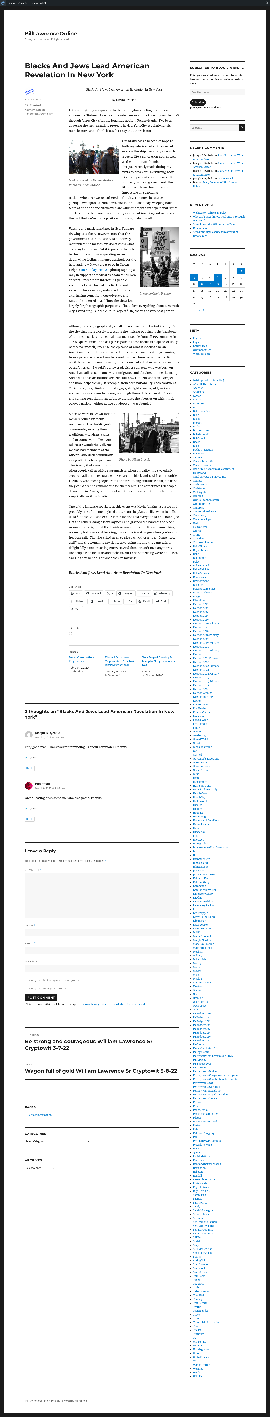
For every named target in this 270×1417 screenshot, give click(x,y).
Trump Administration (206, 1322)
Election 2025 (201, 685)
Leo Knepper (200, 913)
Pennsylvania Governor (206, 1086)
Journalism (46, 113)
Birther (197, 426)
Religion (198, 1171)
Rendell (197, 1175)
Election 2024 (201, 677)
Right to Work (201, 1187)
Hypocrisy (199, 832)
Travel (196, 1314)
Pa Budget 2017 (202, 1040)
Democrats (199, 577)
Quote (196, 1152)
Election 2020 (201, 646)
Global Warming (202, 747)
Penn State (199, 1067)
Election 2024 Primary (206, 681)
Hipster (197, 805)
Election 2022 (201, 662)
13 (217, 284)
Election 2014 (201, 612)
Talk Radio (199, 1276)
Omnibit (198, 998)
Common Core (201, 503)
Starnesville (200, 1268)
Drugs (196, 596)
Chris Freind (200, 484)
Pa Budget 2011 (201, 1017)
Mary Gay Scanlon (203, 944)
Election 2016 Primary (206, 623)
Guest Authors (201, 766)
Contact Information (40, 1115)
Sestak (197, 1241)
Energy (197, 700)
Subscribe (198, 102)
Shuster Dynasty (202, 1252)
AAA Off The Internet (205, 384)
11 (202, 284)
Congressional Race (204, 511)
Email (30, 943)
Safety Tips (199, 1195)
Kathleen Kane (201, 878)
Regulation (199, 1168)
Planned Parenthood (205, 1121)
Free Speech (200, 724)
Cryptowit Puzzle (203, 542)
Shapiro (197, 1245)
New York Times (202, 982)
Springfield (199, 1260)
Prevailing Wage (202, 1144)
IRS (195, 855)
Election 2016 (201, 619)
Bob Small (199, 438)
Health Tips (200, 797)
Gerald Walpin (201, 739)
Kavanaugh (199, 886)
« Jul (201, 310)
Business (198, 453)
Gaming (197, 731)
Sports (197, 1256)
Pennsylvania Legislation (207, 1090)
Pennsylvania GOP (203, 1083)
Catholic (198, 457)
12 (209, 284)
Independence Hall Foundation (211, 847)
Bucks (196, 446)
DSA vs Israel (225, 178)
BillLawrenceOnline (51, 33)
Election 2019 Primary (206, 642)
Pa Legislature (201, 1052)
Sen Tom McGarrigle (205, 1222)
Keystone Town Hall (205, 890)
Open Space (199, 1005)
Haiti (196, 778)
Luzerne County (202, 928)
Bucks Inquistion (203, 449)
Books (196, 442)
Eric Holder (199, 708)
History (197, 808)
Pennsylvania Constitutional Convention (216, 1079)
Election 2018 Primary (206, 635)
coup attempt (200, 527)
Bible (196, 415)
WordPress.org (201, 353)
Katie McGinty (201, 882)
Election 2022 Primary (206, 666)
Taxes (196, 1279)
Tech (196, 1287)
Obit (195, 994)
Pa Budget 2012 (202, 1021)
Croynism (198, 538)
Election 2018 (201, 631)
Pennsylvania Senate (205, 1098)
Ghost (196, 743)
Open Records (201, 1002)
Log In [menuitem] (11, 2)
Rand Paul (199, 1160)
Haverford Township (205, 789)
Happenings (200, 781)
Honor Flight (200, 816)
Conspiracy (199, 515)
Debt (196, 554)
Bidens (197, 418)
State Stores (200, 1272)
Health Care (200, 793)
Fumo (196, 727)
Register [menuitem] (22, 2)
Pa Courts (198, 1044)
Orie (195, 1009)
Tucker (197, 1330)
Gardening (199, 735)
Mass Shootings (202, 947)
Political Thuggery (203, 1133)
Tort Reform (200, 1303)
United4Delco (201, 1357)
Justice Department (204, 874)
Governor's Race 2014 (206, 758)
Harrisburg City (202, 785)
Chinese (197, 480)
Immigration (200, 843)
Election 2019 (201, 639)
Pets (195, 1106)
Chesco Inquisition (204, 461)
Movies (197, 971)
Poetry (197, 1125)
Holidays (198, 812)
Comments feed (202, 350)
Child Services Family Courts (209, 476)
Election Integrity (203, 696)
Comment (33, 869)
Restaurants (200, 1183)
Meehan (198, 951)
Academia (198, 391)
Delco (196, 561)
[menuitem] (3, 3)
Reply (29, 768)
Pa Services (199, 1059)
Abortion (198, 388)
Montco (197, 967)
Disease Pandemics (204, 588)
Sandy (196, 1206)
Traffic (197, 1307)
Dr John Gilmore (202, 592)
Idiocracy (198, 839)
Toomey (198, 1299)
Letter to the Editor (204, 917)
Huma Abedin (201, 824)
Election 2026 (201, 689)
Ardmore (198, 403)
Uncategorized (201, 1349)
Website (31, 961)
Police (196, 1129)
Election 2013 (200, 608)
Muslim (197, 978)
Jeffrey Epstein (201, 859)
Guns (196, 774)
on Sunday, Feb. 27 (94, 270)
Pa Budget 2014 (202, 1029)
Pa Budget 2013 (201, 1025)
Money (197, 963)
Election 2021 (201, 654)
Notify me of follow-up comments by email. (55, 980)
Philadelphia (200, 1110)
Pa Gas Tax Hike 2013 (205, 1048)
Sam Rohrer (200, 1202)
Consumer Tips (202, 519)
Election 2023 (201, 669)
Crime (196, 534)
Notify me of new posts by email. (48, 988)
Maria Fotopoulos (203, 936)
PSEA (196, 1148)
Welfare (197, 1372)
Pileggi (197, 1117)
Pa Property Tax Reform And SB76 (213, 1056)
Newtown (198, 986)
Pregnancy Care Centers (207, 1140)
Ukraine (197, 1345)
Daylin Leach (200, 550)
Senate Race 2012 (203, 1233)
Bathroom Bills (202, 411)
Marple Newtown (203, 940)
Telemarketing (201, 1291)
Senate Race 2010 (203, 1229)
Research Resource (204, 1179)
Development (201, 581)
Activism (30, 109)
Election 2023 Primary (206, 673)
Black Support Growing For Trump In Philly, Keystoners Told (158, 661)
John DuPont (200, 866)
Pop (195, 1137)
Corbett (197, 523)
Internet (198, 851)
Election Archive (202, 693)
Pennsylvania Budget (205, 1071)
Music (196, 974)
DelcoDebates (201, 573)
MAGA (197, 932)
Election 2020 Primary (206, 650)
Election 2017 (201, 627)
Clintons (198, 496)
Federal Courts (201, 712)
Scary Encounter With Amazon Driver (215, 224)
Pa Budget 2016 (202, 1036)
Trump (197, 1318)
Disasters (198, 585)
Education (199, 600)
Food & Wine (200, 720)
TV (194, 1337)
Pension (198, 1102)
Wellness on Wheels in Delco (210, 212)
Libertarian (199, 920)
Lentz (196, 909)
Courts (197, 530)
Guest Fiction (201, 770)
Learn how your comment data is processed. (114, 1004)
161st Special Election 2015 (208, 380)
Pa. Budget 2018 (202, 1063)
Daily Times (200, 546)
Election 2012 (201, 604)
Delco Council (201, 565)
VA (194, 1361)
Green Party (200, 762)
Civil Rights (199, 492)
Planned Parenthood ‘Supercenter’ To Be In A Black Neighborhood (119, 661)
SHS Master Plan (203, 1249)
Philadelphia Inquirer (205, 1113)
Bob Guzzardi (201, 434)
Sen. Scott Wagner (203, 1225)
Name (30, 925)
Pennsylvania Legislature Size (210, 1094)
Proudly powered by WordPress (69, 1400)
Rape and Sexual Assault (207, 1164)
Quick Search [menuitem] (39, 2)
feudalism (199, 716)
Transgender (200, 1310)
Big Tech (198, 422)
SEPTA (197, 1237)
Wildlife (197, 1376)
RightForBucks (202, 1191)
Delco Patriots (201, 569)
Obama (197, 990)
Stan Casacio (200, 1264)
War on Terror (201, 1364)
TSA (195, 1326)
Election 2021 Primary (206, 658)
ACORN (197, 395)
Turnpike (198, 1334)
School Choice (201, 1214)
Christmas (199, 488)
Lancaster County (203, 893)
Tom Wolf (199, 1295)
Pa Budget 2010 (202, 1013)
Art (195, 407)
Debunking (199, 557)
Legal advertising (203, 901)
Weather (198, 1368)
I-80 (195, 835)
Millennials (199, 959)
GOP (195, 751)
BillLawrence (33, 99)
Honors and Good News (207, 820)
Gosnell (197, 754)
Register (198, 338)
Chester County (202, 465)
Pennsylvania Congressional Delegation (216, 1075)
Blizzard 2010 (201, 430)
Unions (197, 1353)
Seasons (198, 1218)
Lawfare (197, 897)
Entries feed (200, 346)
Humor (197, 828)
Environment (201, 704)
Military (197, 955)
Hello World (200, 801)
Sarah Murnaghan (203, 1210)
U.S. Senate (199, 1341)
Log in (196, 342)
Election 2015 (201, 615)
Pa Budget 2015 (202, 1032)
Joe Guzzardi (200, 863)
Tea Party (198, 1283)
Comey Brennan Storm (206, 500)
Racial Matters (201, 1156)
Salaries (197, 1198)
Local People (200, 924)
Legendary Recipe (203, 905)
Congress (198, 507)
